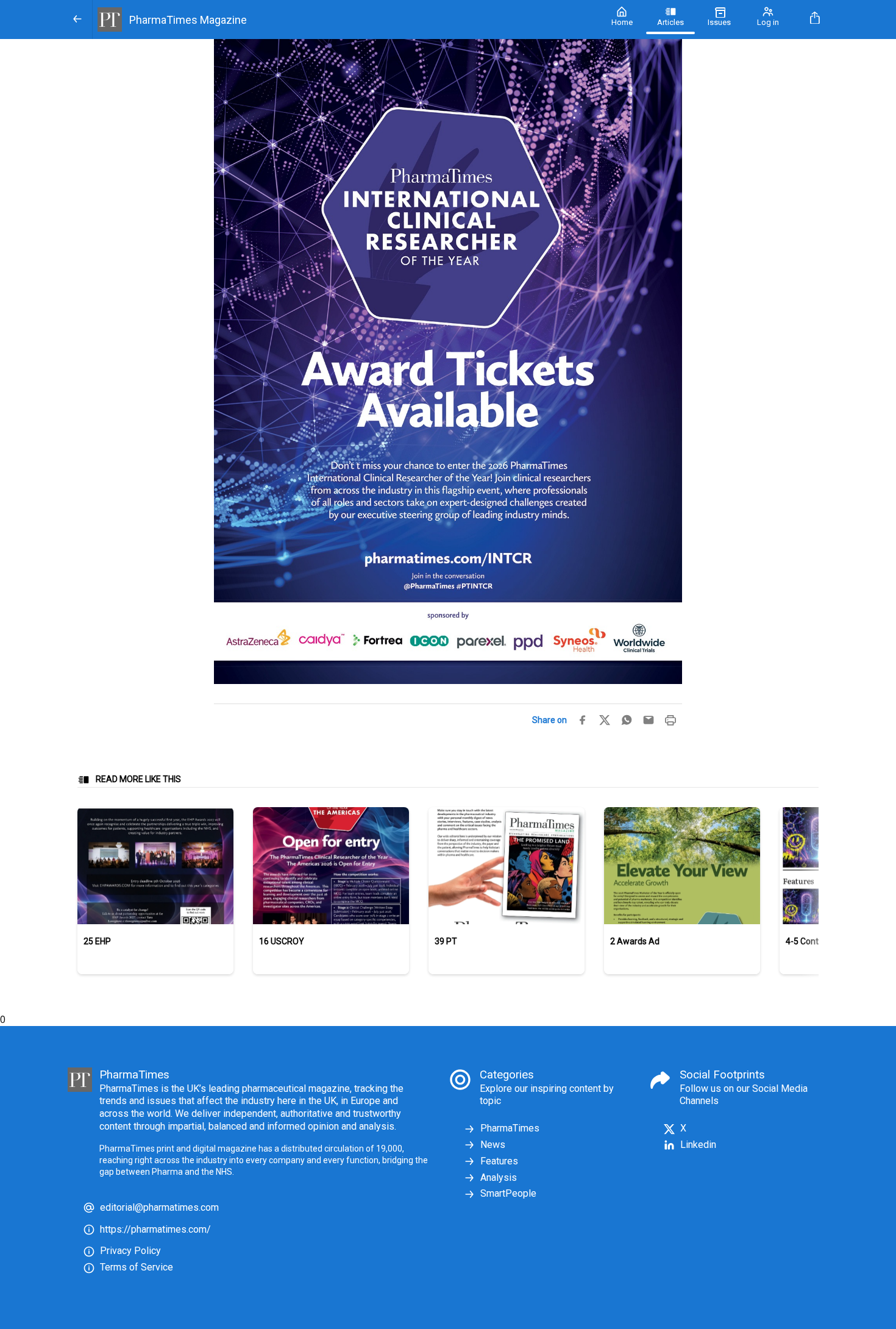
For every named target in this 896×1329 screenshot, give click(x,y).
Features (499, 1161)
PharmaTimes (509, 1128)
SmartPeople (508, 1193)
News (492, 1144)
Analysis (498, 1177)
